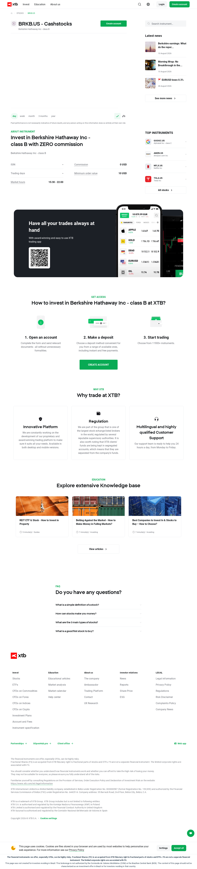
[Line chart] (117, 116)
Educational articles (59, 678)
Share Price (126, 690)
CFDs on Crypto (21, 709)
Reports (124, 684)
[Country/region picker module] (148, 4)
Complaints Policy (166, 703)
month (31, 116)
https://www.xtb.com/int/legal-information (32, 783)
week (22, 116)
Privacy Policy (163, 684)
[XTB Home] (12, 4)
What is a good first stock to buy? (75, 631)
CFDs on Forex (20, 697)
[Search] (140, 4)
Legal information (166, 678)
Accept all (179, 848)
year (53, 116)
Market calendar (57, 690)
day (14, 116)
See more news (164, 98)
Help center (54, 697)
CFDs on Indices (21, 703)
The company (91, 678)
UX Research (91, 703)
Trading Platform (93, 690)
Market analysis (57, 684)
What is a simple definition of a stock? (77, 604)
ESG (122, 697)
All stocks (163, 190)
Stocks (20, 13)
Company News (164, 709)
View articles (96, 549)
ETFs (15, 684)
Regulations (162, 690)
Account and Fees (22, 721)
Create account (179, 4)
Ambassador (91, 684)
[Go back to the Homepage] (11, 13)
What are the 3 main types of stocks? (77, 622)
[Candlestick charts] (124, 116)
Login (162, 4)
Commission (81, 164)
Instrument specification (25, 727)
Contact (88, 697)
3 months (43, 116)
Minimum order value (85, 173)
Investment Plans (22, 715)
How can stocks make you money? (76, 613)
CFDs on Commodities (24, 690)
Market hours (18, 182)
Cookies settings (48, 818)
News (123, 678)
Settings (163, 848)
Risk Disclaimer (164, 697)
